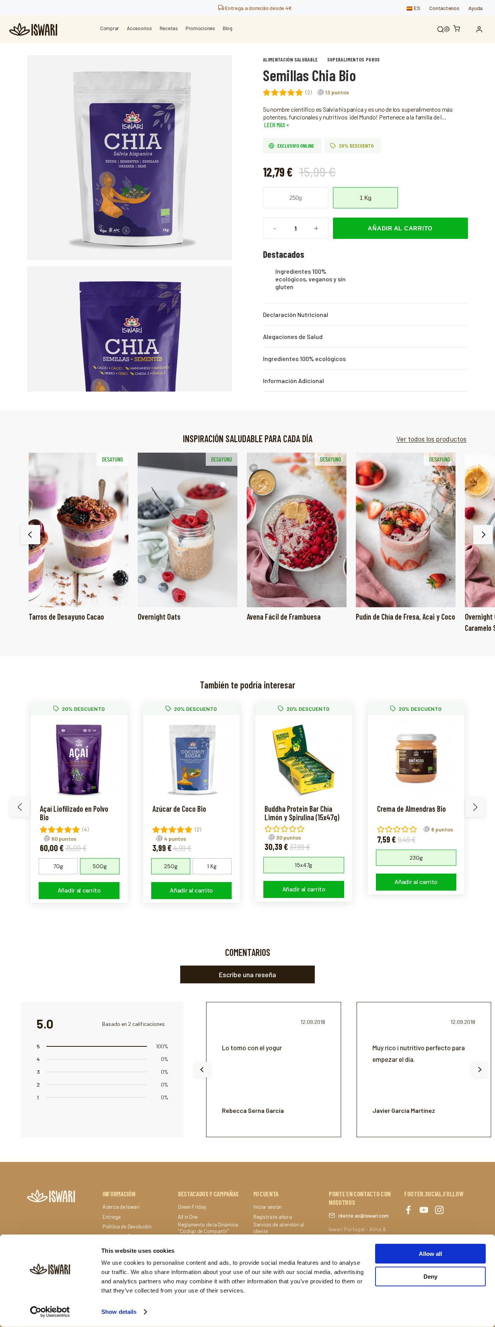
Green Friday (192, 1207)
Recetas (169, 28)
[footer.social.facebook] (408, 1210)
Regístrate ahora (272, 1217)
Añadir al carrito (400, 228)
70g (58, 866)
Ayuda (475, 8)
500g (99, 866)
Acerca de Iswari (121, 1207)
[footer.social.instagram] (439, 1210)
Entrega (111, 1217)
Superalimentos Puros (353, 59)
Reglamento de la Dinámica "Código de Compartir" (208, 1227)
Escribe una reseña (247, 974)
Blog (227, 28)
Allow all (430, 1253)
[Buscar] (440, 29)
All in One (188, 1217)
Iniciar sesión (267, 1207)
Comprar (109, 28)
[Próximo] (483, 534)
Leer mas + (276, 124)
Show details (119, 1311)
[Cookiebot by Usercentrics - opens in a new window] (50, 1312)
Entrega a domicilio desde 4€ (258, 8)
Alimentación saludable (290, 59)
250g (295, 197)
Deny (430, 1276)
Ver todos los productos (431, 438)
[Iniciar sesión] (481, 29)
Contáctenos (444, 8)
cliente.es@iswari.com (363, 1215)
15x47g (303, 865)
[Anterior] (30, 534)
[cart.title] (458, 29)
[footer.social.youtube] (424, 1210)
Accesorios (139, 28)
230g (416, 857)
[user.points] (447, 29)
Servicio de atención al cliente (278, 1227)
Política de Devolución (127, 1226)
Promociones (200, 28)
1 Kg (365, 197)
